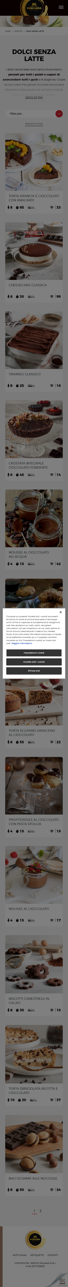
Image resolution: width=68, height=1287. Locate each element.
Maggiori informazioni (22, 643)
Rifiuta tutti (34, 671)
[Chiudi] (61, 612)
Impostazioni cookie (34, 652)
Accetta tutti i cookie (34, 661)
